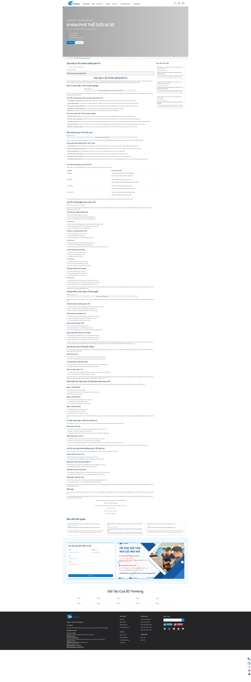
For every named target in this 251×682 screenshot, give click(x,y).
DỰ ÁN (108, 4)
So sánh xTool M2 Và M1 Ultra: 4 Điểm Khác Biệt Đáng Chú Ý (161, 527)
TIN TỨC (114, 4)
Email (69, 555)
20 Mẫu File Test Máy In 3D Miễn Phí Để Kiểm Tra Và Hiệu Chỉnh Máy (83, 527)
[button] (118, 562)
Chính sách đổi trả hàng (146, 624)
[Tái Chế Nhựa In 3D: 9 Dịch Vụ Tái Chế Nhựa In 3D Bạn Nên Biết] (170, 97)
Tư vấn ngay (70, 42)
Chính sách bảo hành (145, 619)
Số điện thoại (94, 549)
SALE (93, 4)
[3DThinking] (74, 3)
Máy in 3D (142, 640)
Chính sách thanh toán (146, 627)
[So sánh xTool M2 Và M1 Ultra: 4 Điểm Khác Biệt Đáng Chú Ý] (161, 523)
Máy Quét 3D (123, 622)
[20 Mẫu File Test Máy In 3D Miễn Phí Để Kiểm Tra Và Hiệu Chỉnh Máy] (170, 68)
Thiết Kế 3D (122, 642)
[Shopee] (178, 628)
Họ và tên (70, 549)
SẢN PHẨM (86, 4)
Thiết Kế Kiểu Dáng (124, 640)
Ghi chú (69, 561)
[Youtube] (174, 628)
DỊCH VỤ (99, 4)
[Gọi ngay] (249, 663)
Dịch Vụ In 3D (123, 635)
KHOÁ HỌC (136, 4)
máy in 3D (94, 492)
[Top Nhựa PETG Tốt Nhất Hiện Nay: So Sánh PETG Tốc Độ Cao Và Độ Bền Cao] (170, 82)
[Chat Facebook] (249, 670)
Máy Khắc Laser (123, 624)
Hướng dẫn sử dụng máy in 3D (162, 70)
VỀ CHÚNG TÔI (125, 4)
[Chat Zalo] (249, 667)
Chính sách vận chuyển (146, 630)
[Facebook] (164, 628)
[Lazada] (183, 628)
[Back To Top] (249, 674)
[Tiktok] (169, 628)
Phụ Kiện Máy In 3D (124, 627)
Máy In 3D (122, 619)
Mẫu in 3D (142, 637)
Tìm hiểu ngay (79, 42)
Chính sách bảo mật (145, 622)
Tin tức (71, 58)
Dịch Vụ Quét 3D (124, 637)
